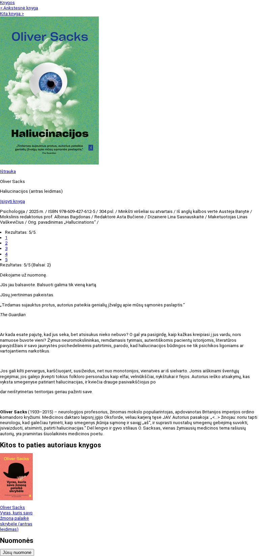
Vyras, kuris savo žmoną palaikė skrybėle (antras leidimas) (16, 521)
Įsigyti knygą (12, 201)
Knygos (7, 2)
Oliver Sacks (12, 507)
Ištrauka (8, 171)
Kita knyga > (12, 13)
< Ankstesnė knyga (19, 7)
